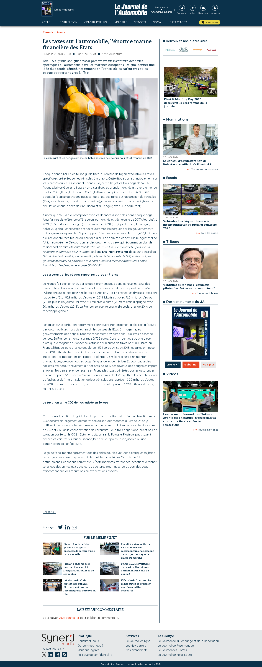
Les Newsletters (136, 645)
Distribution (68, 22)
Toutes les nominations (204, 169)
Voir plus (209, 364)
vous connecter (69, 617)
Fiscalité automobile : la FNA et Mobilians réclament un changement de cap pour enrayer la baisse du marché (137, 551)
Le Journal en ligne (138, 641)
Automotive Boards (161, 11)
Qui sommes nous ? (90, 645)
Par (86, 54)
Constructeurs (95, 22)
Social (157, 22)
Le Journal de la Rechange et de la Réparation (188, 641)
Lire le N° (173, 364)
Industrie (120, 22)
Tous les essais (209, 233)
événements (161, 7)
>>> (188, 169)
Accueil (47, 22)
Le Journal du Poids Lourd (175, 654)
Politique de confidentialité (95, 654)
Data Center (178, 22)
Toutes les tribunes (207, 293)
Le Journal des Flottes (172, 650)
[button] (209, 22)
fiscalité (49, 511)
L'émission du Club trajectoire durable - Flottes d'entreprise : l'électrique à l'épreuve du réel (79, 587)
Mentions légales (88, 650)
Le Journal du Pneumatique (176, 645)
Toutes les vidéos (208, 429)
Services (140, 22)
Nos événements (137, 650)
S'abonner (191, 364)
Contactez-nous (88, 641)
